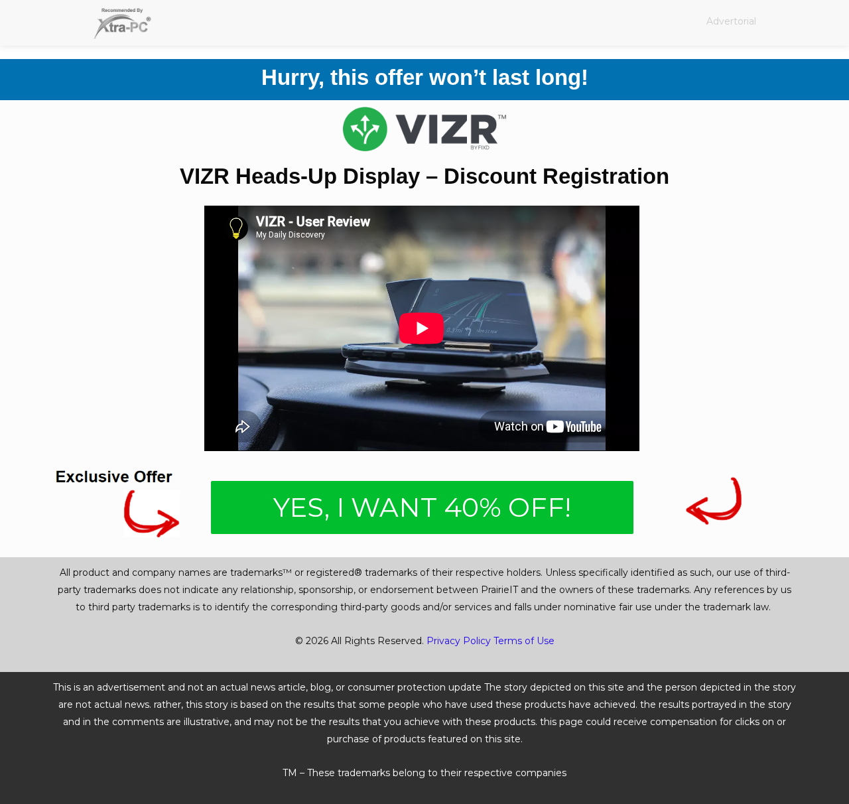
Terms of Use (524, 641)
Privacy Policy (458, 641)
